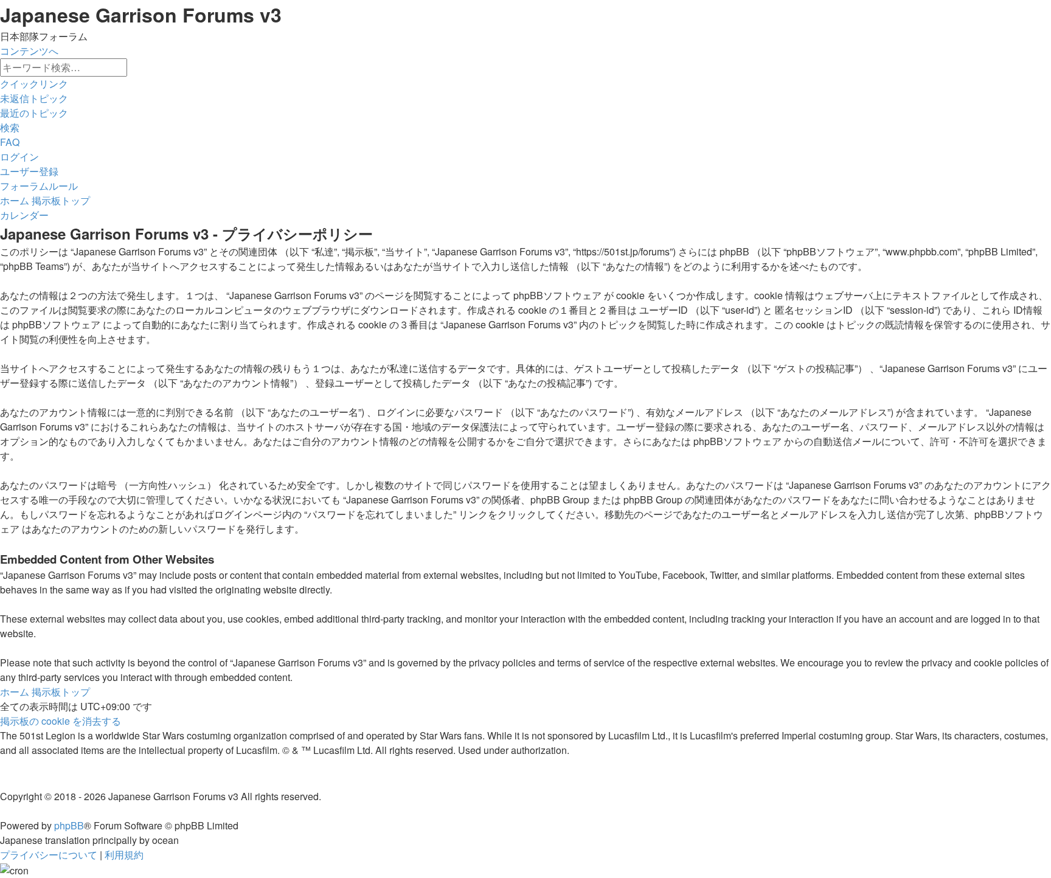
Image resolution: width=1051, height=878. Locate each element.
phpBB (69, 825)
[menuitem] (34, 98)
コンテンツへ (29, 51)
